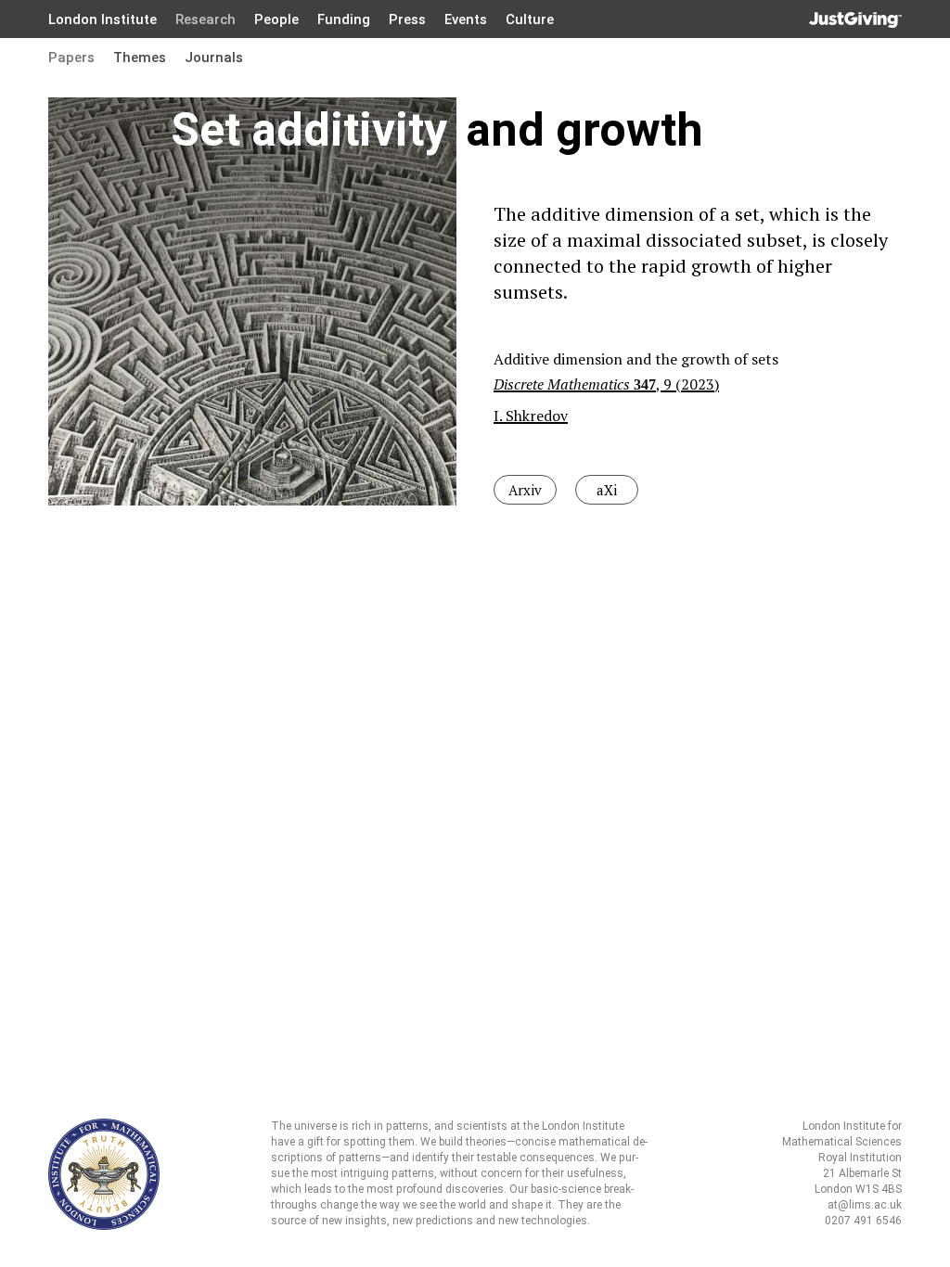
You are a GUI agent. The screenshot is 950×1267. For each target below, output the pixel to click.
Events (465, 19)
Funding (343, 19)
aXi (607, 489)
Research (205, 19)
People (276, 19)
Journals (214, 57)
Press (407, 19)
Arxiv (525, 489)
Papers (71, 57)
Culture (530, 19)
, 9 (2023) (606, 384)
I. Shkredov (531, 415)
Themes (139, 57)
